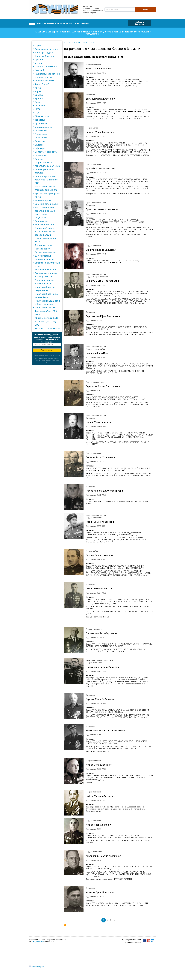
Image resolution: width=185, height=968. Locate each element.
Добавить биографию (139, 23)
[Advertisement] (47, 397)
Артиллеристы (42, 123)
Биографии (60, 23)
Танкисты (40, 120)
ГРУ (37, 112)
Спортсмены (41, 221)
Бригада (39, 98)
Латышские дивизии (45, 252)
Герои (38, 45)
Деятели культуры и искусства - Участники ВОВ (46, 179)
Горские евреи (42, 248)
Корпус (38, 91)
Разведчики (41, 134)
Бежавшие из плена (45, 269)
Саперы (39, 144)
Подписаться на (65, 925)
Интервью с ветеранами (47, 328)
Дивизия (39, 95)
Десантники (41, 137)
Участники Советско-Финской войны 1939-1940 (46, 310)
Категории (41, 23)
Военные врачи (43, 200)
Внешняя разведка (44, 80)
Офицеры (40, 148)
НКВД (38, 109)
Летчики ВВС (41, 130)
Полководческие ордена (47, 49)
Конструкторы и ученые (47, 166)
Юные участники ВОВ (46, 318)
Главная (50, 23)
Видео (69, 23)
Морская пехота (43, 127)
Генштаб (39, 70)
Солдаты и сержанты (46, 152)
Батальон (40, 105)
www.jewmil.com (38, 942)
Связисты (40, 141)
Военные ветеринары (46, 204)
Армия (38, 88)
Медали (39, 63)
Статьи (76, 23)
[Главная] (55, 9)
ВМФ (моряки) (42, 116)
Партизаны (40, 155)
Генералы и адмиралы (46, 66)
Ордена (39, 59)
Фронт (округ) (42, 84)
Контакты (85, 23)
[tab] (48, 45)
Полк (37, 102)
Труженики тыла (43, 245)
